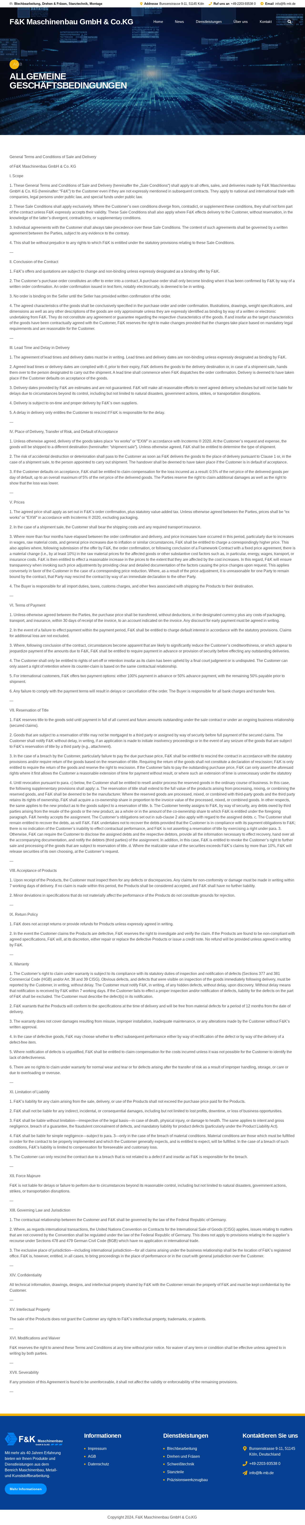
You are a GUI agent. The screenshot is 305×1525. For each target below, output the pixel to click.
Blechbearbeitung (182, 1449)
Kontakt (266, 22)
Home (158, 22)
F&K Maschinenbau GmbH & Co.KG (71, 21)
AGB (92, 1456)
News (179, 22)
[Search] (289, 22)
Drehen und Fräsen (183, 1456)
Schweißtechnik (180, 1464)
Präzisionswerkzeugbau (187, 1480)
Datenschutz (98, 1464)
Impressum (97, 1449)
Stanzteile (175, 1472)
